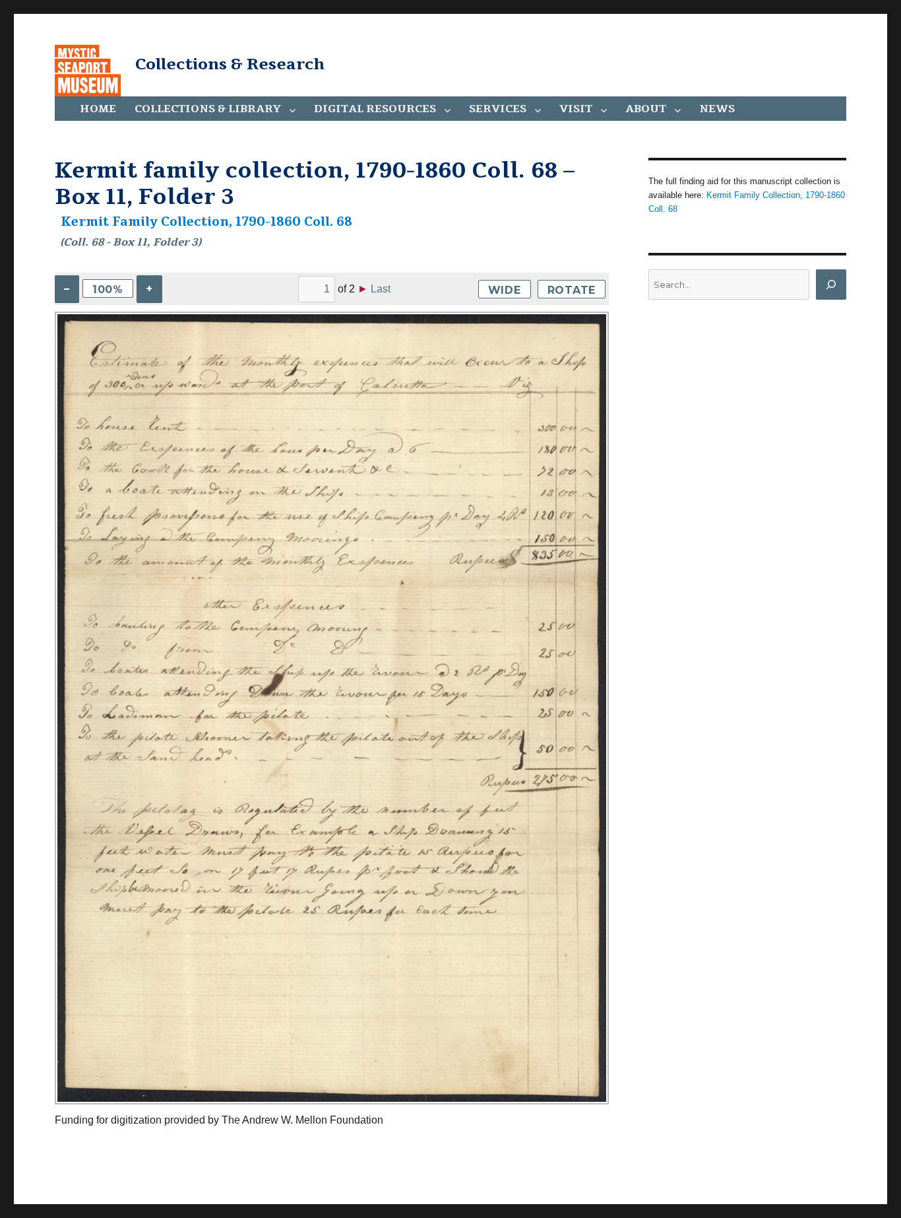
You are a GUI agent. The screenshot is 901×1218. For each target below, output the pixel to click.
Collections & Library (208, 109)
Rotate (571, 290)
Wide (504, 290)
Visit (575, 109)
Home (98, 109)
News (717, 109)
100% (107, 289)
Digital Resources (375, 109)
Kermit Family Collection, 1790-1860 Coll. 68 (206, 221)
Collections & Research (230, 64)
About (645, 109)
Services (497, 109)
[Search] (831, 284)
